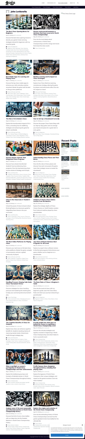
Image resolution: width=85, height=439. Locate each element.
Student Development (26, 179)
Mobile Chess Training (11, 98)
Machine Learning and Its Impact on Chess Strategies (45, 77)
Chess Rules (38, 134)
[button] (82, 425)
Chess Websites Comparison (14, 258)
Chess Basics (51, 299)
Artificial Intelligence (23, 134)
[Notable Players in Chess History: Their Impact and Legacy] (65, 172)
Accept (67, 435)
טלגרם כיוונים (65, 196)
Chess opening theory (40, 216)
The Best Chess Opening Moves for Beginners (17, 32)
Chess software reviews (39, 260)
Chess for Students (19, 339)
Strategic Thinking (16, 179)
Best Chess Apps (12, 93)
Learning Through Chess (22, 177)
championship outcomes (41, 425)
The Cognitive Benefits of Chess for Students (18, 323)
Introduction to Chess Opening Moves (15, 51)
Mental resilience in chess (15, 300)
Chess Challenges (20, 93)
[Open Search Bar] (78, 3)
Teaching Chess (9, 219)
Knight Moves (49, 176)
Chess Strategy (16, 137)
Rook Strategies (51, 177)
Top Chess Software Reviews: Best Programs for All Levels (45, 242)
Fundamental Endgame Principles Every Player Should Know (64, 151)
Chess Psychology (12, 297)
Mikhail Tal (53, 386)
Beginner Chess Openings (14, 48)
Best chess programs (40, 258)
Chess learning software (51, 258)
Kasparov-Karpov (21, 428)
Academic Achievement (13, 174)
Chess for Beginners (12, 46)
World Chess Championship (49, 345)
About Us (72, 3)
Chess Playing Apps (18, 95)
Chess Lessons (21, 216)
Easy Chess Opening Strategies (21, 50)
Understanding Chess (38, 179)
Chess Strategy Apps (14, 96)
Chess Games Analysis (57, 7)
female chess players (21, 382)
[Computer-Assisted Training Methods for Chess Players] (74, 145)
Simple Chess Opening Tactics (13, 54)
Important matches (44, 426)
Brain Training (11, 339)
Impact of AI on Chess (52, 95)
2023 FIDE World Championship (42, 341)
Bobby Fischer (18, 426)
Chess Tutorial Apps (24, 96)
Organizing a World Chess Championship (43, 344)
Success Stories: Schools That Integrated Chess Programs (16, 158)
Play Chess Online (62, 3)
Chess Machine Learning (47, 93)
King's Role (43, 176)
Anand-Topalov (11, 426)
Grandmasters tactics (38, 219)
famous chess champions (44, 386)
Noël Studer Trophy (50, 342)
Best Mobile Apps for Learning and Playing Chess (17, 77)
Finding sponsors (41, 342)
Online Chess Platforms (15, 260)
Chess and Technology (40, 92)
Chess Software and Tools (14, 92)
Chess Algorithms (20, 135)
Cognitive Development (23, 341)
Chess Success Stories (16, 176)
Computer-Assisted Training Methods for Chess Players (74, 150)
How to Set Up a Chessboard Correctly (46, 119)
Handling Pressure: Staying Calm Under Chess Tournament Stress (19, 283)
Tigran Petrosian (40, 387)
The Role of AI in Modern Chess (16, 119)
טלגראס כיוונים (65, 188)
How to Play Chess (38, 135)
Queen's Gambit (43, 177)
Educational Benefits (11, 177)
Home (43, 3)
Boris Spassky (48, 384)
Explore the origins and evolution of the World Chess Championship (45, 409)
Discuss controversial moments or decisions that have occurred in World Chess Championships (46, 33)
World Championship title (16, 429)
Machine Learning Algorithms (40, 96)
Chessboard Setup (54, 134)
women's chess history (19, 384)
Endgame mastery (45, 218)
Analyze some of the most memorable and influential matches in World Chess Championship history (19, 409)
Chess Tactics (36, 176)
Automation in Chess (11, 135)
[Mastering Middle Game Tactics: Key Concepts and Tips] (74, 158)
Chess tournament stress (14, 299)
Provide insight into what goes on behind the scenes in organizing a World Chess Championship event (44, 324)
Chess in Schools (23, 174)
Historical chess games (49, 219)
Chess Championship (36, 7)
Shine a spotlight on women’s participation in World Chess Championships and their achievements (19, 367)
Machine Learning (25, 137)
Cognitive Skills (25, 176)
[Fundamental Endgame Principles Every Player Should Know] (65, 145)
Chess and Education (13, 172)
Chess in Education (12, 216)
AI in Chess (37, 93)
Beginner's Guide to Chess (41, 299)
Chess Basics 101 (51, 3)
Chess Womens (11, 382)
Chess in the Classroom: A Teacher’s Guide (18, 200)
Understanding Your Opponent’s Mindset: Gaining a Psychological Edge (65, 164)
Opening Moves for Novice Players (23, 53)
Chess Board (45, 174)
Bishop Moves (38, 174)
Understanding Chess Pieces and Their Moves (46, 158)
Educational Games (26, 218)
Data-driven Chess (42, 95)
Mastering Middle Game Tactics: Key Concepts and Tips (74, 163)
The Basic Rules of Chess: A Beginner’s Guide (46, 283)
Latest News (75, 7)
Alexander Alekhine (39, 384)
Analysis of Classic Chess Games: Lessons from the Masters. (44, 200)
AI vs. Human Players (13, 134)
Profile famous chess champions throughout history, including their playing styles (44, 367)
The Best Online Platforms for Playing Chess (18, 242)
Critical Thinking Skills (16, 218)
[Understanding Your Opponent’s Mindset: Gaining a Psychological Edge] (65, 158)
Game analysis (53, 218)
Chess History (68, 7)
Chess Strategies (46, 7)
